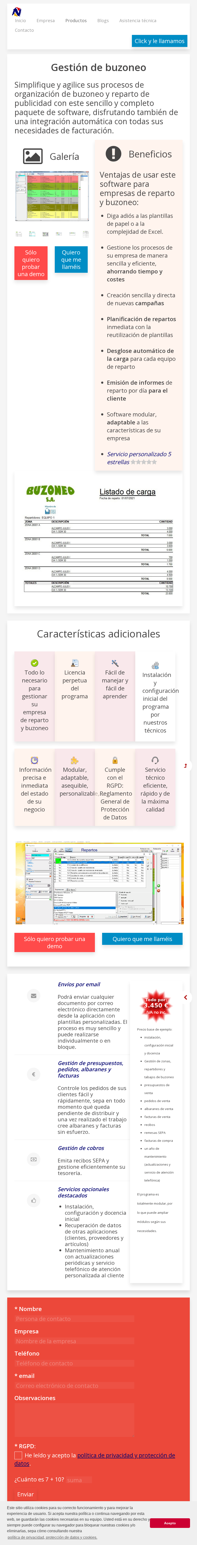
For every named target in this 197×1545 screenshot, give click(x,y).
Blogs (103, 20)
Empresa (46, 20)
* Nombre (28, 1309)
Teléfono (26, 1353)
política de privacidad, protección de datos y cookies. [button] (52, 1537)
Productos (76, 20)
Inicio (20, 20)
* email (24, 1376)
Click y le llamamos (160, 41)
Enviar (25, 1494)
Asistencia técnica (137, 20)
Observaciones (34, 1398)
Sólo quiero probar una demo (31, 263)
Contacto (24, 30)
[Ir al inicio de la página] (185, 765)
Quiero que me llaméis (71, 259)
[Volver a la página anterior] (185, 997)
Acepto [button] (170, 1523)
